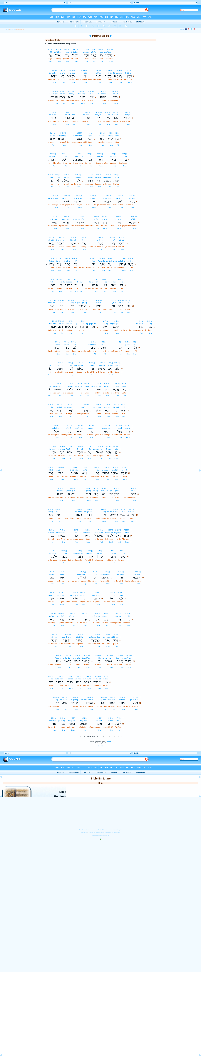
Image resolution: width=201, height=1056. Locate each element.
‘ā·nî (120, 345)
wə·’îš (84, 470)
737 (116, 384)
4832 (126, 112)
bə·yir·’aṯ (102, 365)
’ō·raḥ (126, 533)
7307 (52, 112)
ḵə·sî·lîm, (71, 73)
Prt (105, 500)
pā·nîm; (99, 303)
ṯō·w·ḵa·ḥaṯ (60, 240)
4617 (109, 49)
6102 (118, 425)
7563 (63, 154)
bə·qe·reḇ (69, 679)
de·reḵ (104, 219)
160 (98, 384)
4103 (59, 363)
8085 (53, 634)
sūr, (76, 533)
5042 (61, 70)
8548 (56, 342)
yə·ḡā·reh (106, 407)
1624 (106, 404)
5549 (55, 425)
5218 (52, 300)
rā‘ (114, 240)
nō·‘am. (51, 574)
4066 (97, 404)
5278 (50, 572)
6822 (70, 91)
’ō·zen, (105, 679)
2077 (130, 196)
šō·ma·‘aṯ (97, 679)
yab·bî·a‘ (62, 73)
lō (122, 282)
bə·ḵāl (115, 94)
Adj (102, 61)
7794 (78, 384)
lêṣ (106, 282)
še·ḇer (67, 115)
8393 (79, 154)
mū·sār (121, 240)
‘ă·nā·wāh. (52, 721)
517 (53, 446)
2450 (118, 70)
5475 (94, 488)
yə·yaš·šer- (59, 470)
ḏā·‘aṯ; (90, 177)
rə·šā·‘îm (119, 198)
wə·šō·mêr (78, 136)
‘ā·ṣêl (120, 428)
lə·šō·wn (128, 73)
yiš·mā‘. (54, 637)
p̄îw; (104, 512)
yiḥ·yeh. (51, 595)
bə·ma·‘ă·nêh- (112, 512)
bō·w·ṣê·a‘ (96, 595)
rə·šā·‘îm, (71, 616)
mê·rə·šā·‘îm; (94, 637)
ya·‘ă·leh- (57, 52)
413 (75, 279)
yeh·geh (105, 616)
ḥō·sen (100, 156)
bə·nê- (58, 261)
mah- (58, 512)
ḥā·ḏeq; (91, 428)
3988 (111, 697)
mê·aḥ (121, 303)
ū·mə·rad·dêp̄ (78, 219)
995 (140, 321)
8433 (62, 133)
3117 (126, 342)
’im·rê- (62, 574)
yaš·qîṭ (59, 407)
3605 (114, 91)
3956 (128, 70)
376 (122, 404)
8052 (86, 655)
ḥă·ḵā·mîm (117, 73)
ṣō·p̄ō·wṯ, (70, 94)
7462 (60, 321)
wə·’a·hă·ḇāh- (96, 386)
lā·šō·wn (115, 115)
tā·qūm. (60, 491)
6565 (132, 488)
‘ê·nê (92, 94)
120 (51, 258)
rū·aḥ (62, 303)
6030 (96, 613)
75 (70, 384)
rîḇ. (52, 407)
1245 (115, 321)
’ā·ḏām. (51, 261)
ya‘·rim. (52, 136)
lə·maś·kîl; (99, 533)
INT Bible (108, 741)
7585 (129, 258)
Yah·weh (117, 219)
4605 (109, 530)
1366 (63, 551)
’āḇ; (90, 449)
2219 (97, 175)
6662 (112, 154)
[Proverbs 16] (198, 476)
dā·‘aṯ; (98, 73)
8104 (78, 133)
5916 (52, 154)
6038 (52, 718)
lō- (59, 177)
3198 (94, 279)
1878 (67, 655)
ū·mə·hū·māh (58, 365)
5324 (79, 551)
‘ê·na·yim (119, 658)
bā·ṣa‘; (82, 595)
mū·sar (101, 136)
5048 (108, 258)
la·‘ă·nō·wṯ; (96, 616)
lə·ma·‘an (86, 533)
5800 (99, 237)
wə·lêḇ (77, 177)
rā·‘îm (62, 94)
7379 (49, 404)
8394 (74, 467)
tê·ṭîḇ (110, 73)
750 (85, 404)
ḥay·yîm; (98, 115)
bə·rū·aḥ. (52, 115)
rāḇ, (71, 365)
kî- (76, 261)
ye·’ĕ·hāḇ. (53, 219)
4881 (106, 425)
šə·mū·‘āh (86, 658)
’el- (77, 282)
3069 (101, 258)
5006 (109, 133)
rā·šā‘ (65, 156)
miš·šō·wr (78, 386)
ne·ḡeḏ (109, 261)
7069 (63, 697)
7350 (114, 634)
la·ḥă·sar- (105, 470)
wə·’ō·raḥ (78, 428)
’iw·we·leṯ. (53, 73)
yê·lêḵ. (52, 282)
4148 (100, 133)
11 (123, 258)
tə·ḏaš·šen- (67, 658)
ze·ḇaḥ (131, 198)
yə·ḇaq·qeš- (114, 324)
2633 (99, 154)
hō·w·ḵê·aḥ (93, 282)
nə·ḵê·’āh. (51, 303)
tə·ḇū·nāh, (74, 470)
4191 (50, 237)
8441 (107, 196)
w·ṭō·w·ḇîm (53, 94)
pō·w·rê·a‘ (134, 700)
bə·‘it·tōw (78, 512)
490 (54, 551)
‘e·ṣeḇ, (66, 52)
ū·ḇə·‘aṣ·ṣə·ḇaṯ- (81, 303)
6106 (57, 655)
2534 (85, 49)
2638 (105, 467)
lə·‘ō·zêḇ (100, 240)
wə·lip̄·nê (71, 721)
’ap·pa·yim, (68, 407)
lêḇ (129, 303)
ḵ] (87, 324)
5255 (99, 551)
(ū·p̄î (82, 324)
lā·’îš (123, 512)
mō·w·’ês (111, 700)
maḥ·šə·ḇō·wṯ (104, 574)
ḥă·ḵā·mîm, (67, 282)
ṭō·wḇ (124, 386)
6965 (59, 488)
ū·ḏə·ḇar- (74, 52)
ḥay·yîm (117, 533)
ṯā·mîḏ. (57, 345)
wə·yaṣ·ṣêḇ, (78, 553)
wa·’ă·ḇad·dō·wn (119, 261)
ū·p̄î (85, 73)
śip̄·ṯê (117, 177)
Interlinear (13, 29)
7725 (92, 49)
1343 (112, 551)
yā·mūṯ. (51, 240)
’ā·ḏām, (69, 449)
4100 (56, 509)
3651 (49, 175)
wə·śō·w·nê (73, 595)
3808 (56, 175)
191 (116, 133)
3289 (71, 488)
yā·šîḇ (93, 52)
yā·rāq (106, 386)
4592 (109, 363)
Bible (7, 29)
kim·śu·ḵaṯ (106, 428)
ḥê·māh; (86, 52)
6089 (65, 49)
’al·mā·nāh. (53, 553)
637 (91, 258)
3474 (60, 467)
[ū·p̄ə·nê (92, 324)
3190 (108, 70)
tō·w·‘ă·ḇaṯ (107, 198)
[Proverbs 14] (3, 476)
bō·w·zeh (61, 449)
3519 (61, 718)
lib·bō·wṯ (67, 261)
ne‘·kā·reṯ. (52, 156)
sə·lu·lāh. (55, 428)
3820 (77, 175)
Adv (59, 187)
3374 (101, 363)
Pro (59, 521)
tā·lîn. (51, 679)
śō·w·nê (73, 240)
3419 (105, 384)
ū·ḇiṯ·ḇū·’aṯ (79, 156)
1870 (103, 216)
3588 (73, 258)
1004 (123, 154)
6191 (51, 133)
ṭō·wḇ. (51, 512)
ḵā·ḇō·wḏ (61, 721)
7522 (54, 196)
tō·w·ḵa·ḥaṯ (61, 136)
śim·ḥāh (115, 470)
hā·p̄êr (133, 491)
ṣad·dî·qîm (66, 637)
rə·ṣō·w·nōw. (53, 198)
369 (102, 488)
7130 (69, 676)
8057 (114, 467)
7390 (99, 49)
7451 (61, 91)
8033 (85, 384)
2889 (82, 572)
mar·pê (127, 115)
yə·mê (127, 345)
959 (61, 446)
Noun (111, 61)
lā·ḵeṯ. (51, 470)
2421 (50, 593)
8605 (78, 196)
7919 (99, 530)
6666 (65, 216)
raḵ (101, 52)
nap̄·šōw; (103, 700)
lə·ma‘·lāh (109, 533)
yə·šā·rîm (66, 198)
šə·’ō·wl (130, 261)
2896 (54, 91)
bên (116, 449)
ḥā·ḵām (108, 449)
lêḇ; (98, 470)
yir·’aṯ (119, 721)
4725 (102, 91)
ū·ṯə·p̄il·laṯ (78, 198)
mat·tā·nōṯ (60, 595)
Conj (93, 270)
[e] (112, 49)
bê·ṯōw (112, 595)
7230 (87, 488)
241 (105, 676)
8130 (72, 237)
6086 (106, 112)
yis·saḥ (100, 553)
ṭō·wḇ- (117, 365)
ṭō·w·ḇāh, (76, 658)
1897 (104, 613)
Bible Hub (100, 746)
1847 (97, 70)
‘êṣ (109, 115)
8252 (58, 404)
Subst (110, 270)
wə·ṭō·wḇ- (92, 345)
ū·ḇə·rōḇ (87, 491)
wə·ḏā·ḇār (88, 512)
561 (61, 572)
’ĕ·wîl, (117, 136)
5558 (86, 112)
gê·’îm (114, 553)
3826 (66, 258)
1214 (96, 593)
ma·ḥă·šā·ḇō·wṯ (113, 491)
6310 (83, 70)
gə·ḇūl (64, 553)
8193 (115, 175)
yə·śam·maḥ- (98, 449)
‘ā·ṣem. (58, 658)
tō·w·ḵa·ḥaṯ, (73, 700)
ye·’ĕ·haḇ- (112, 282)
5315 (103, 697)
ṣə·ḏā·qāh (65, 219)
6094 (83, 300)
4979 (60, 593)
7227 (88, 154)
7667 (66, 112)
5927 (57, 49)
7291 (80, 216)
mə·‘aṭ (110, 365)
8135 (57, 384)
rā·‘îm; (103, 345)
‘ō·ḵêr (121, 595)
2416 (98, 112)
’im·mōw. (52, 449)
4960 (65, 342)
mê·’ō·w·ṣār (78, 365)
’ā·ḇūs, (70, 386)
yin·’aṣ (110, 136)
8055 (99, 446)
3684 (71, 70)
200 (53, 70)
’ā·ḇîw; (89, 136)
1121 (57, 258)
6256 (78, 509)
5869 (90, 91)
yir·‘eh (61, 324)
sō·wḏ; (95, 491)
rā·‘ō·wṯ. (52, 616)
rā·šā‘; (96, 219)
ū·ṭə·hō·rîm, (81, 574)
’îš (124, 407)
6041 (118, 342)
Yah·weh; (81, 94)
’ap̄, (93, 261)
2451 (83, 718)
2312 (90, 425)
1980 (51, 279)
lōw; (81, 282)
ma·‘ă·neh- (108, 52)
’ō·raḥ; (84, 240)
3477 (66, 196)
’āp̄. (51, 52)
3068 (81, 91)
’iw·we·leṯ (123, 470)
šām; (87, 386)
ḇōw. (49, 365)
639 (49, 49)
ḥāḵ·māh (83, 721)
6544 (134, 697)
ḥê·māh (116, 407)
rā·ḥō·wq (114, 637)
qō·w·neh (63, 700)
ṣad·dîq (113, 156)
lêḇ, (75, 345)
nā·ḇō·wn (139, 324)
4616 (86, 530)
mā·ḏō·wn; (97, 407)
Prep (73, 124)
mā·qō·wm (102, 94)
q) (76, 324)
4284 (115, 488)
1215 (81, 593)
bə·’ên (103, 491)
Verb (94, 61)
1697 (74, 49)
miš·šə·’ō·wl (60, 533)
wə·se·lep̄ (86, 115)
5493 (74, 530)
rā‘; (96, 574)
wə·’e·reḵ (85, 407)
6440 (98, 300)
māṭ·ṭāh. (51, 533)
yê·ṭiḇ (114, 303)
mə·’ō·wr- (128, 658)
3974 (128, 655)
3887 (103, 279)
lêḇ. (57, 700)
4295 (50, 530)
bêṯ (125, 156)
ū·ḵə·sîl (80, 449)
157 (54, 216)
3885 (49, 676)
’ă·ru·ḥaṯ (116, 386)
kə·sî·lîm (66, 177)
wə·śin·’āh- (57, 386)
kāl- (135, 345)
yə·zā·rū (98, 177)
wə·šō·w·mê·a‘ (87, 700)
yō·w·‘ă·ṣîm (70, 491)
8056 (120, 300)
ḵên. (51, 177)
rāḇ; (90, 156)
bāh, (73, 115)
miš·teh (66, 345)
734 (83, 237)
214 (80, 363)
